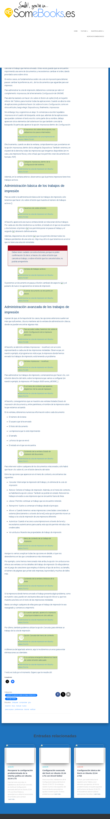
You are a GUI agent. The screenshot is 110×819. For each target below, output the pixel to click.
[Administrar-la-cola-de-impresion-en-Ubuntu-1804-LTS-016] (37, 666)
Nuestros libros (97, 31)
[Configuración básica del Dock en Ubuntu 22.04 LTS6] (90, 754)
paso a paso (9, 709)
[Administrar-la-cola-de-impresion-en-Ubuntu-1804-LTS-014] (37, 621)
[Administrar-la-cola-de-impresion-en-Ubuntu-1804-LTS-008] (37, 341)
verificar (32, 709)
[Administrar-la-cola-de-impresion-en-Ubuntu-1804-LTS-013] (37, 587)
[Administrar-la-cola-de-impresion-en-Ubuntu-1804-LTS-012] (37, 547)
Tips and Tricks (11, 698)
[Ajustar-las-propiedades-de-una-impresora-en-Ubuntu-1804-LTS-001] (37, 138)
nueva (24, 706)
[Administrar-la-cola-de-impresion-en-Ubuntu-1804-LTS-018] (37, 299)
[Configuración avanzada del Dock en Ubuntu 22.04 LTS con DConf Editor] (55, 754)
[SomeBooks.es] (33, 34)
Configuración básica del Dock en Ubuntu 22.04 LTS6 (88, 773)
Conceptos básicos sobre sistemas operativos (21, 695)
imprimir (8, 706)
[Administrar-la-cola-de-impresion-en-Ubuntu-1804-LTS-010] (37, 395)
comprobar (23, 702)
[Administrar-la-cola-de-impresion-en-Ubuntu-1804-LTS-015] (37, 643)
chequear (15, 702)
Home (76, 31)
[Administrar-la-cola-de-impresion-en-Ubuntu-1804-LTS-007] (37, 276)
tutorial (26, 709)
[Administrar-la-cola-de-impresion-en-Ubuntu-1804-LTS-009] (37, 369)
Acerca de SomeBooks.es (95, 36)
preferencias (19, 709)
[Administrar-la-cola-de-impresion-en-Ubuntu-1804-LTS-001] (37, 170)
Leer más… (11, 799)
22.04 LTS (11, 767)
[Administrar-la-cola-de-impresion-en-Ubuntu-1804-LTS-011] (37, 460)
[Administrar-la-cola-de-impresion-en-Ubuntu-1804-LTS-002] (37, 215)
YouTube (84, 31)
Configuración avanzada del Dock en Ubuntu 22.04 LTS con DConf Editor (54, 773)
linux (13, 706)
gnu (29, 702)
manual (18, 706)
